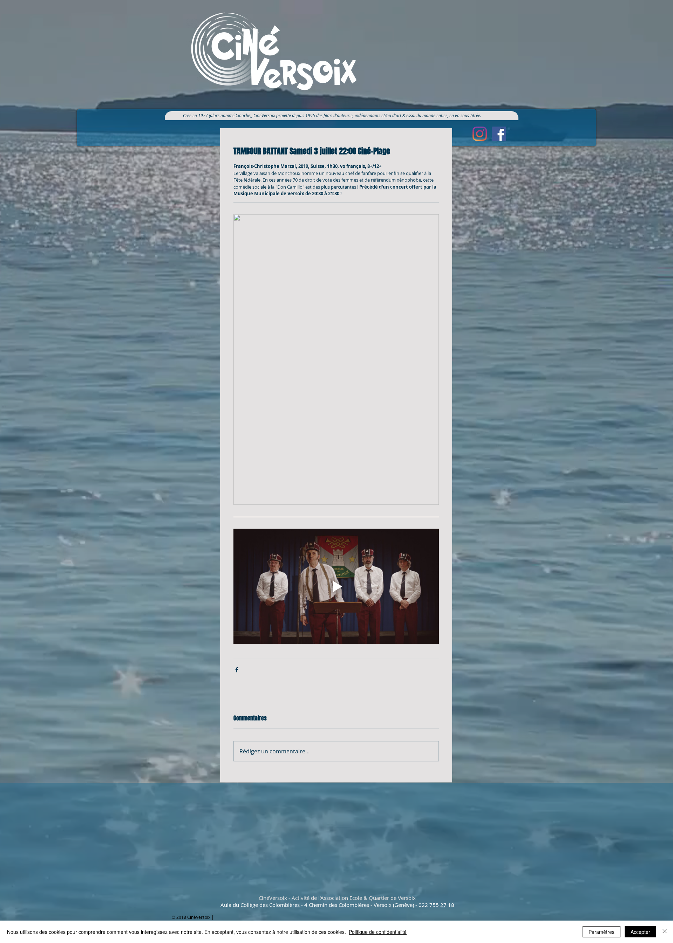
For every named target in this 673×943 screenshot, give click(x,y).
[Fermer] (664, 931)
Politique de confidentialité (378, 931)
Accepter (640, 931)
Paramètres (601, 931)
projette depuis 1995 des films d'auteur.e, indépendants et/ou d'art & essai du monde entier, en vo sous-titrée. (381, 115)
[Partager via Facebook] (236, 669)
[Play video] (336, 586)
